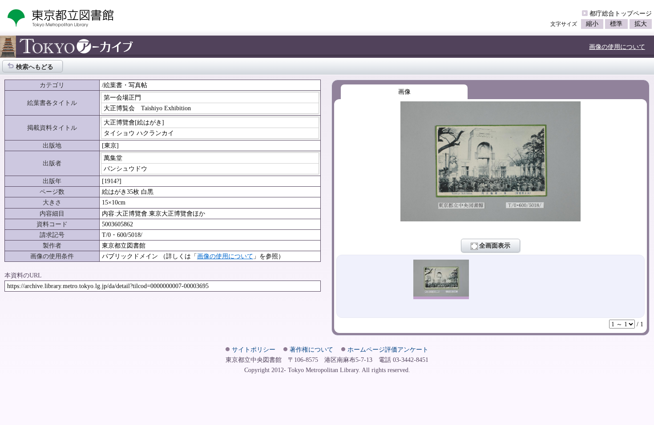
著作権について (311, 349)
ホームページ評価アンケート (387, 349)
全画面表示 (494, 245)
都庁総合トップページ (620, 13)
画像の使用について (617, 46)
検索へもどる (34, 66)
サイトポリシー (253, 349)
